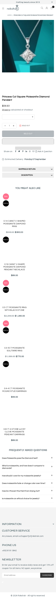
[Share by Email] (33, 151)
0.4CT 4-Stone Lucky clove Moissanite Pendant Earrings (15, 432)
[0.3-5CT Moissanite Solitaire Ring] (14, 332)
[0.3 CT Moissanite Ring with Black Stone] (14, 291)
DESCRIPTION (27, 175)
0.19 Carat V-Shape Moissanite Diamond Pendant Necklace (14, 267)
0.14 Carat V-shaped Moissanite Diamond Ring (14, 223)
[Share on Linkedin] (26, 151)
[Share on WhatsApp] (30, 151)
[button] (28, 141)
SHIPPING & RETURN (26, 169)
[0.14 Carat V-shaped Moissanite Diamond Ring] (14, 205)
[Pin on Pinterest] (23, 151)
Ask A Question (44, 151)
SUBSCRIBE (47, 575)
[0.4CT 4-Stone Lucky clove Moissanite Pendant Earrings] (14, 413)
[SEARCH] (42, 8)
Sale (5, 196)
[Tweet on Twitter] (19, 151)
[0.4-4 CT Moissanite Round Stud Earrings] (14, 372)
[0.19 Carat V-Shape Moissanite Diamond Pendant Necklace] (14, 248)
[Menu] (3, 8)
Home (9, 15)
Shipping (6, 110)
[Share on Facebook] (16, 151)
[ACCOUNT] (46, 8)
